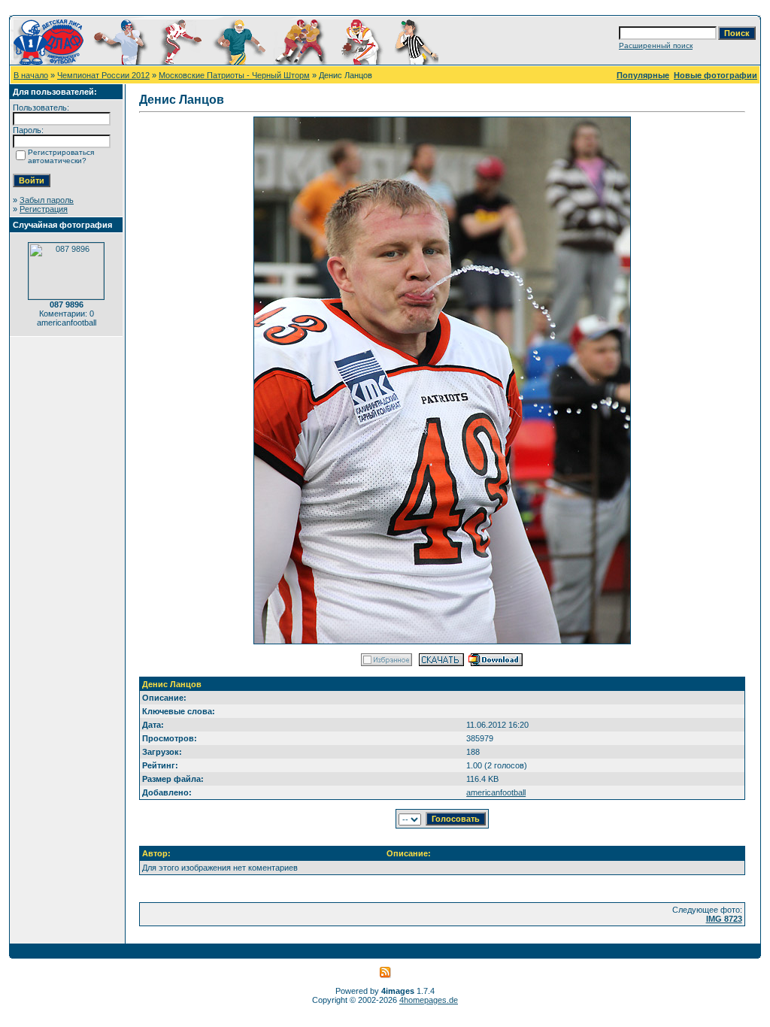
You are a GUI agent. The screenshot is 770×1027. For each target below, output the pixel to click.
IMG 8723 (724, 918)
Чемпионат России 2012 (103, 75)
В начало (31, 75)
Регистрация (44, 209)
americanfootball (496, 792)
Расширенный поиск (656, 45)
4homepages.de (428, 999)
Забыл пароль (47, 199)
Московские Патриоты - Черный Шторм (234, 75)
